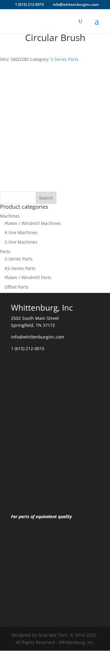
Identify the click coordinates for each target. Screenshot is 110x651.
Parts (5, 251)
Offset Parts (16, 287)
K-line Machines (21, 232)
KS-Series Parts (20, 268)
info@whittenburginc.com (37, 337)
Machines (10, 216)
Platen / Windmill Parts (28, 277)
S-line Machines (21, 242)
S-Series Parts (64, 59)
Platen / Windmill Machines (33, 223)
